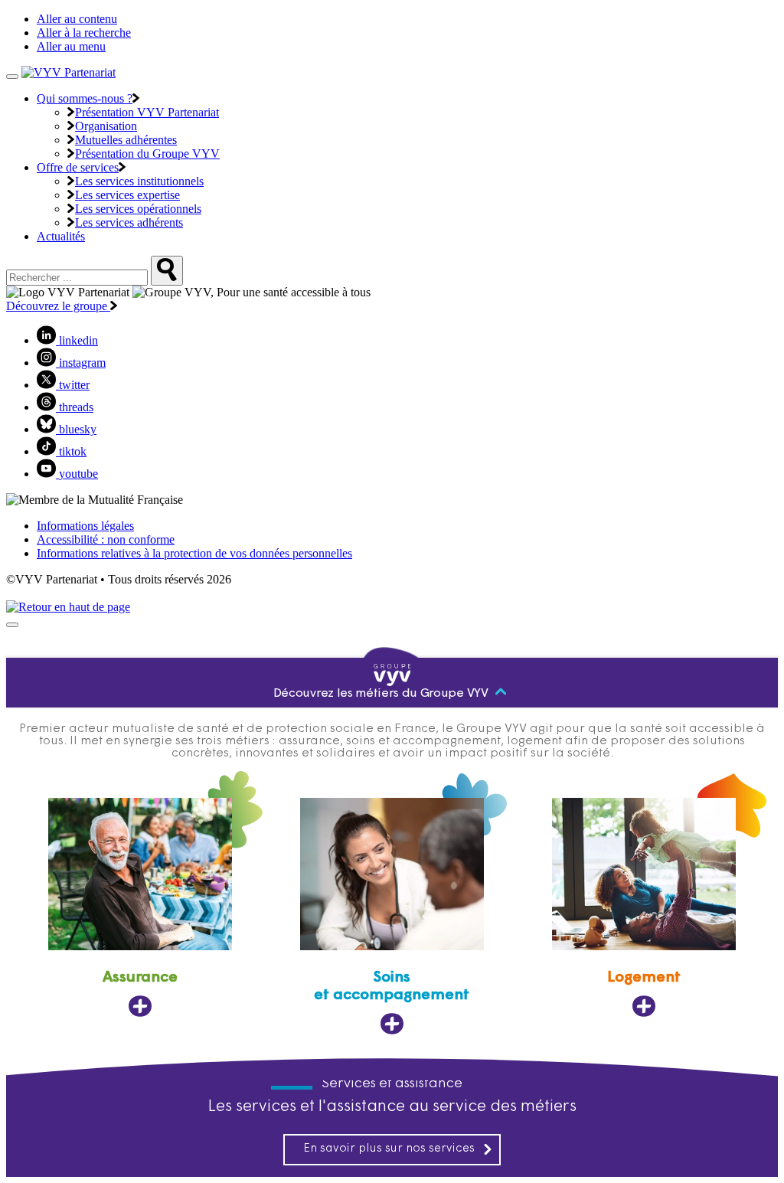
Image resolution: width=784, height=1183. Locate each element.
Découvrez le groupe (58, 305)
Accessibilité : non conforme (106, 539)
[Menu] (12, 76)
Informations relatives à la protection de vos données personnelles (194, 553)
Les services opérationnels (138, 208)
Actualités (61, 236)
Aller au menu (71, 46)
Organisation (106, 125)
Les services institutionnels (139, 181)
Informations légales (85, 525)
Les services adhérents (129, 222)
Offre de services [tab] (78, 167)
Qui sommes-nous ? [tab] (84, 98)
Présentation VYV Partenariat (147, 112)
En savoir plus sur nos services (389, 1149)
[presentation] (12, 625)
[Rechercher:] (167, 271)
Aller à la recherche (84, 32)
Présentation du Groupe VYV (147, 153)
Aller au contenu (77, 18)
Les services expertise (127, 194)
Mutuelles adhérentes (126, 139)
